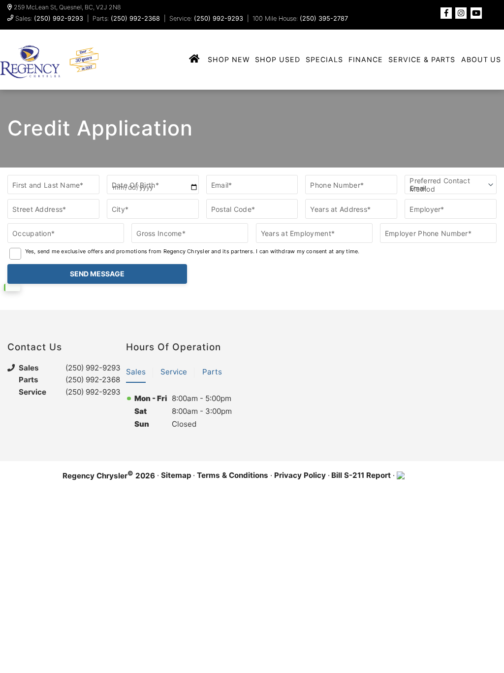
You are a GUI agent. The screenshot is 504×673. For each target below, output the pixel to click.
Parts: (126, 18)
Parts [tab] (212, 371)
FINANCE (365, 59)
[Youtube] (476, 13)
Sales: (49, 18)
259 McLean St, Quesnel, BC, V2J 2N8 (67, 7)
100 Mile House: (300, 18)
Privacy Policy (300, 475)
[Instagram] (461, 13)
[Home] (194, 59)
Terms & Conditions (232, 475)
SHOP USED (277, 59)
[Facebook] (446, 13)
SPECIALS (324, 59)
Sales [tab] (136, 371)
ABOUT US (481, 59)
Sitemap (176, 475)
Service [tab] (173, 371)
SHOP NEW (229, 59)
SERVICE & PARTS (421, 59)
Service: (206, 18)
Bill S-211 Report (361, 475)
